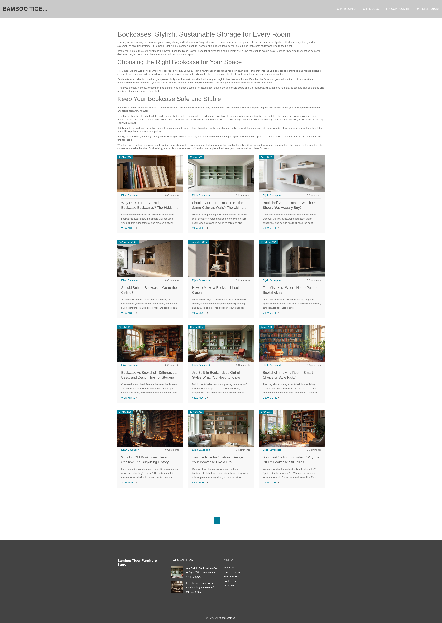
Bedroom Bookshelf (398, 8)
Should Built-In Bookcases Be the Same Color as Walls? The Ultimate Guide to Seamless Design (219, 207)
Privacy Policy (231, 576)
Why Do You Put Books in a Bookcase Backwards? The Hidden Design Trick (148, 207)
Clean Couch (372, 8)
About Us (229, 567)
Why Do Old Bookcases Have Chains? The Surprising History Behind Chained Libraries (145, 462)
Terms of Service (233, 572)
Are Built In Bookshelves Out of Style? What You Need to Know (201, 570)
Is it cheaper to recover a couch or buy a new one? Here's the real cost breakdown (200, 585)
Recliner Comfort (346, 8)
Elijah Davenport (130, 195)
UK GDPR (229, 585)
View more (128, 228)
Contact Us (230, 581)
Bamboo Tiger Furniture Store (28, 9)
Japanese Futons (428, 8)
